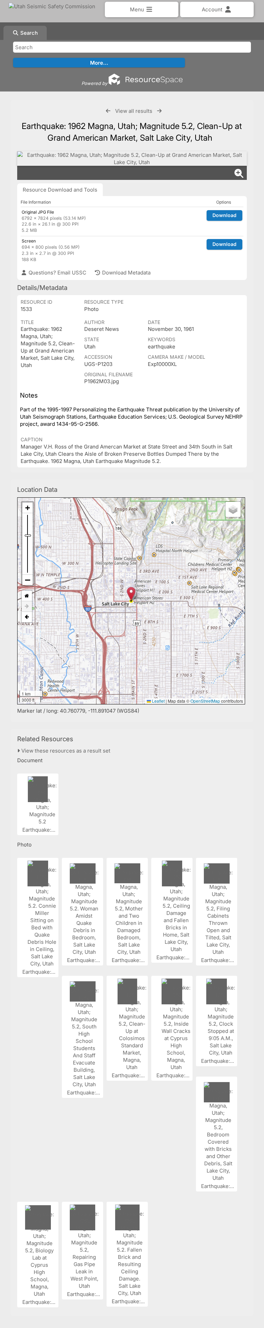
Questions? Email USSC (56, 272)
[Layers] (233, 509)
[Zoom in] (27, 508)
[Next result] (159, 111)
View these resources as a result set (65, 750)
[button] (131, 594)
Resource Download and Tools (60, 189)
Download (224, 215)
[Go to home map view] (27, 596)
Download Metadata (126, 272)
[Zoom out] (27, 580)
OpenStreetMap (205, 701)
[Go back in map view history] (27, 617)
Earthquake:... (39, 830)
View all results (133, 111)
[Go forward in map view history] (27, 606)
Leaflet (158, 701)
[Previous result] (108, 111)
